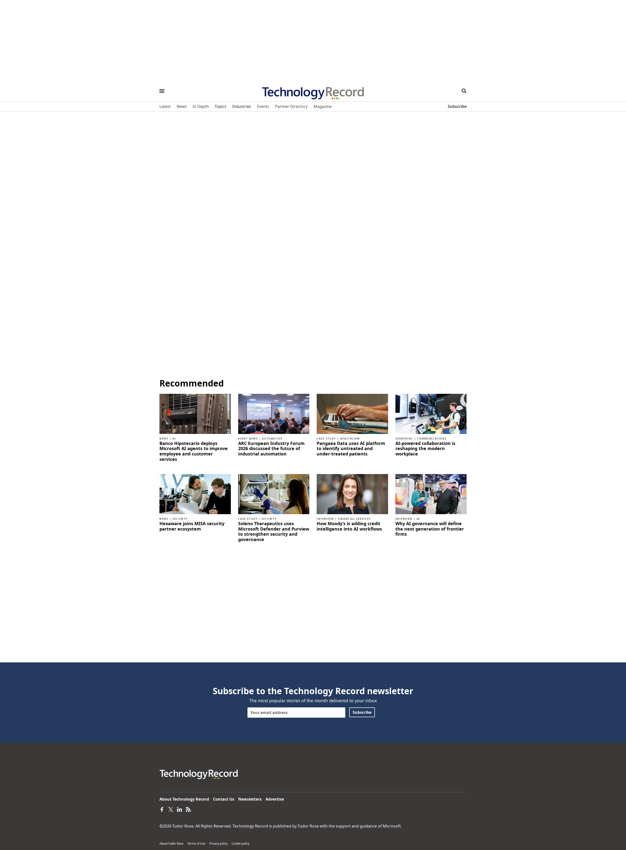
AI (174, 438)
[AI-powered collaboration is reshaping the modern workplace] (431, 413)
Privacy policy (218, 843)
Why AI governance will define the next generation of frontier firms (429, 529)
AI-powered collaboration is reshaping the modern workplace (425, 449)
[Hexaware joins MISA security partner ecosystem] (195, 494)
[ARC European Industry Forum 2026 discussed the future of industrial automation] (274, 413)
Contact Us (223, 799)
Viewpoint (404, 438)
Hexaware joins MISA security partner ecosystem (191, 526)
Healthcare (350, 438)
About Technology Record (184, 799)
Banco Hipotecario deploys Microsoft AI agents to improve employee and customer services (193, 451)
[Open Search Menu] (464, 91)
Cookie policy (240, 843)
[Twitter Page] (170, 809)
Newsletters (250, 799)
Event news (248, 438)
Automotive (272, 438)
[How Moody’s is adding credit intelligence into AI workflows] (352, 494)
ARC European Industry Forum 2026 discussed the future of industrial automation (271, 449)
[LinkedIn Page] (179, 809)
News (163, 438)
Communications (432, 438)
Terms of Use (196, 843)
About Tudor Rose (171, 843)
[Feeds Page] (188, 809)
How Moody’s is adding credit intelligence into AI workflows (349, 526)
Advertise (275, 799)
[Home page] (313, 91)
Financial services (354, 519)
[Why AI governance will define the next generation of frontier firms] (431, 494)
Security (180, 519)
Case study (326, 438)
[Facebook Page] (161, 809)
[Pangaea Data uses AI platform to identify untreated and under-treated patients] (352, 413)
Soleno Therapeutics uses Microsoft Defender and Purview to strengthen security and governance (273, 531)
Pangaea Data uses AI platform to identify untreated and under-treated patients (351, 449)
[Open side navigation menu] (161, 91)
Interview (325, 519)
